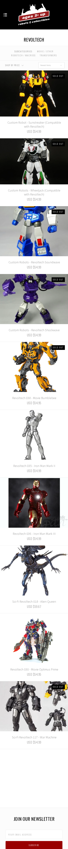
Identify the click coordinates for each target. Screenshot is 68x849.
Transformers (48, 55)
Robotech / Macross (23, 55)
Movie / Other (45, 51)
